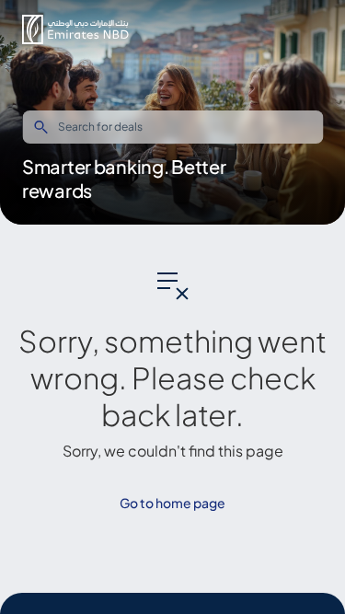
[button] (75, 29)
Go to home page (172, 502)
